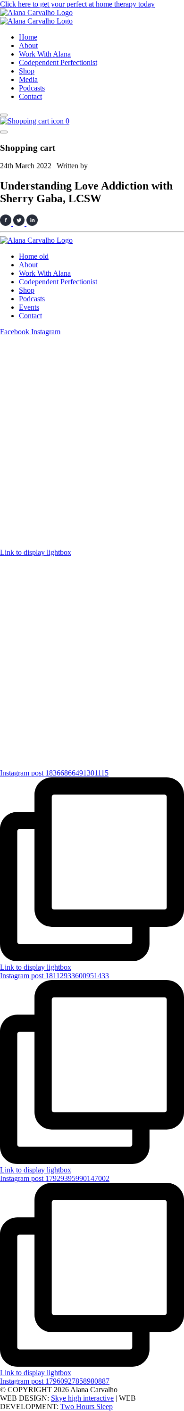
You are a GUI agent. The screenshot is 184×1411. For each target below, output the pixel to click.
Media (28, 79)
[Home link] (36, 12)
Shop (26, 71)
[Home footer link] (36, 240)
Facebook (15, 332)
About (28, 45)
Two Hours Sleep (86, 1407)
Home (28, 37)
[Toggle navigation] (4, 115)
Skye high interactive (82, 1398)
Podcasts (32, 88)
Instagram (45, 332)
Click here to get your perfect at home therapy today (77, 4)
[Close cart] (4, 132)
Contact (30, 96)
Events (29, 307)
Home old (34, 256)
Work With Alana (45, 54)
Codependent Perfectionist (58, 62)
